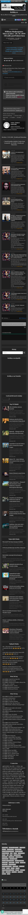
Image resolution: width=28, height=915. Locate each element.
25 (7, 902)
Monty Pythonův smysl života (17, 473)
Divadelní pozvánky (14, 29)
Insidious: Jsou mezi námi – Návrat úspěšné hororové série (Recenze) (16, 526)
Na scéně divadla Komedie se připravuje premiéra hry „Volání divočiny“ (17, 200)
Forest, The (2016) (12, 714)
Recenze (17, 862)
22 (20, 899)
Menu (5, 20)
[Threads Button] (19, 20)
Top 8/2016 (10, 740)
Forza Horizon (11, 743)
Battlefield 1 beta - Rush (13, 755)
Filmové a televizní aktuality (8, 851)
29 (20, 902)
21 (17, 899)
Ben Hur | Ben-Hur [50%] (14, 703)
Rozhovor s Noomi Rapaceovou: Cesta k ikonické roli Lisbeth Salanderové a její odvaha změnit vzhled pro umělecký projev (13, 668)
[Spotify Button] (24, 20)
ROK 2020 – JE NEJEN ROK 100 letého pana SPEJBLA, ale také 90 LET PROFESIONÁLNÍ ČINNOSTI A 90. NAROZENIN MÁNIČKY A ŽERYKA (18, 218)
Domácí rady (22, 847)
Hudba (11, 855)
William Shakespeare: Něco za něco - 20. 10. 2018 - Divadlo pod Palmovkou (14, 33)
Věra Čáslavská (11, 735)
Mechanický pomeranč (13, 687)
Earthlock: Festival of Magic (14, 742)
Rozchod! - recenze (13, 685)
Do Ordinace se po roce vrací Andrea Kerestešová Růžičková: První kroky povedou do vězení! (12, 789)
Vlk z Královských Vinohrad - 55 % (16, 727)
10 (3, 896)
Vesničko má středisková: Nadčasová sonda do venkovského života (16, 499)
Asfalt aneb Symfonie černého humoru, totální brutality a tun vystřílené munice (12, 732)
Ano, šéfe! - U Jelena (14, 766)
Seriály (3, 868)
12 (10, 896)
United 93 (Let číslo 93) (14, 679)
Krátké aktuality (19, 857)
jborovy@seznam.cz (13, 831)
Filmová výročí (18, 849)
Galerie (15, 853)
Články (8, 874)
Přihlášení (23, 318)
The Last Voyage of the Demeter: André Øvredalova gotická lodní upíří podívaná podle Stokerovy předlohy (13, 769)
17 (3, 899)
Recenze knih (4, 864)
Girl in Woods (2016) (13, 722)
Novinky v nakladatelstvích (8, 860)
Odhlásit (9, 805)
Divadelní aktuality (19, 178)
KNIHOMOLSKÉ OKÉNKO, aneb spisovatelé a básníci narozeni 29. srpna (16, 598)
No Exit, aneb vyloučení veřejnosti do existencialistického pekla (18, 185)
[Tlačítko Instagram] (20, 20)
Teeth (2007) (11, 758)
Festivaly (4, 849)
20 (14, 899)
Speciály (12, 868)
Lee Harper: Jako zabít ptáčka (14, 738)
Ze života (4, 874)
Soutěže (8, 868)
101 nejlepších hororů (13, 847)
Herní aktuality (21, 853)
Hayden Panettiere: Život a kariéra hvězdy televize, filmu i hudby (17, 513)
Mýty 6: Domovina (20, 794)
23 (24, 899)
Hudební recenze (17, 855)
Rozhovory (21, 866)
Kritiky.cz (14, 12)
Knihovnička (4, 857)
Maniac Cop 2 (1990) (12, 752)
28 (17, 902)
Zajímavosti (8, 872)
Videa (3, 872)
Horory (3, 855)
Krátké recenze (5, 859)
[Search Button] (25, 20)
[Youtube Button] (22, 20)
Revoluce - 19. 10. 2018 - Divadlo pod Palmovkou (17, 306)
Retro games (15, 866)
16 (24, 896)
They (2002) (11, 756)
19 (10, 899)
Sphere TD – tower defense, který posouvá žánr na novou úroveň (17, 461)
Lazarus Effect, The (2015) (14, 737)
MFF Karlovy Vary (13, 859)
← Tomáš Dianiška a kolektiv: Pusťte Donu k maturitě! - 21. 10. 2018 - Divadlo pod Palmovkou (14, 143)
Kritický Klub (11, 857)
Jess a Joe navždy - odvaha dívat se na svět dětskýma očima (18, 169)
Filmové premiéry (18, 851)
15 (20, 896)
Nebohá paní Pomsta (13, 689)
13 (13, 896)
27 (14, 902)
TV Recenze (22, 870)
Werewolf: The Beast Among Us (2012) (12, 542)
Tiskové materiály (10, 38)
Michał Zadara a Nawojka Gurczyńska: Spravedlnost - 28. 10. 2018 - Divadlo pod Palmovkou (18, 235)
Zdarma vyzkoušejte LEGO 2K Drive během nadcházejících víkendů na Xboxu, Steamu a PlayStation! (13, 775)
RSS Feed (4, 811)
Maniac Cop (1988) (11, 750)
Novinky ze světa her (19, 860)
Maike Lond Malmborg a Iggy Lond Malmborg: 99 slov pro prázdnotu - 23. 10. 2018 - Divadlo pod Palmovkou (18, 273)
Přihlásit (4, 805)
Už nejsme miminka (13, 701)
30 (24, 902)
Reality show (11, 862)
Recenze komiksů (12, 864)
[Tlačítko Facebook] (17, 20)
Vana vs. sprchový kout (13, 753)
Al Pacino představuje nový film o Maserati (13, 547)
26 (10, 902)
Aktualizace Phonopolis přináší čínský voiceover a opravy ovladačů (16, 631)
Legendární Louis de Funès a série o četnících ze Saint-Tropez (17, 445)
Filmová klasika (10, 849)
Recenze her (22, 862)
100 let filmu (5, 847)
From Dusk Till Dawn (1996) (14, 745)
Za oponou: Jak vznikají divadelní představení (17, 153)
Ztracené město (12, 680)
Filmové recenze (5, 853)
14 (17, 896)
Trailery (17, 870)
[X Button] (15, 20)
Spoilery (17, 868)
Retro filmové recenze (6, 866)
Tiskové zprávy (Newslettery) (8, 870)
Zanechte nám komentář (14, 39)
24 (3, 902)
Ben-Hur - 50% (11, 699)
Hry (7, 855)
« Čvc (3, 908)
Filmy (11, 853)
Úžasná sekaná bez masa (14, 729)
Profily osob (4, 862)
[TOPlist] (4, 880)
